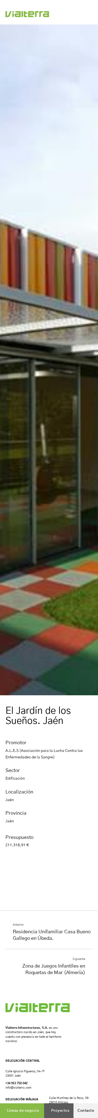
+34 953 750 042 (16, 1083)
